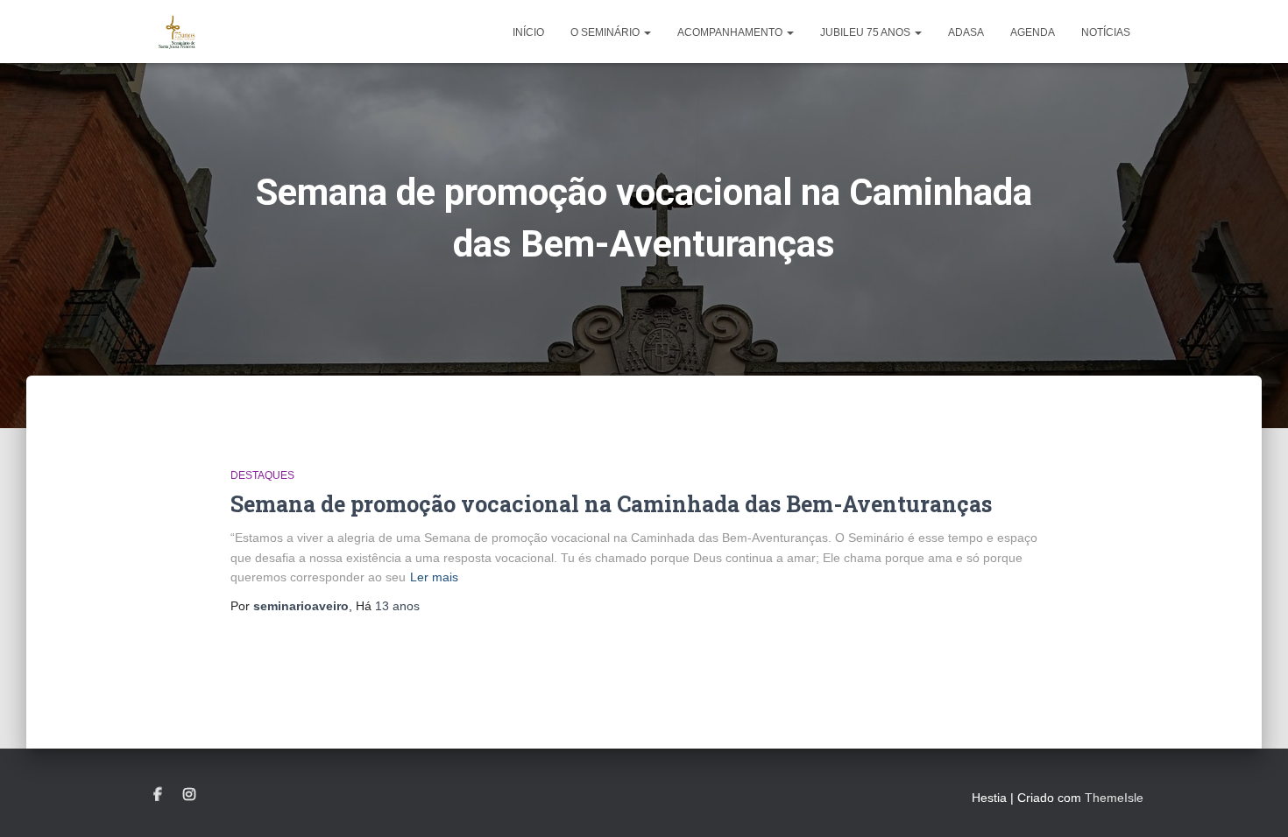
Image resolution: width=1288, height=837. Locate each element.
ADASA (966, 32)
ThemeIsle (1114, 798)
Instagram (189, 795)
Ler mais (434, 577)
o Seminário (606, 32)
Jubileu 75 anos (866, 32)
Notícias (1105, 32)
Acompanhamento (731, 32)
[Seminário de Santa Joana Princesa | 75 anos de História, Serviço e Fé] (177, 31)
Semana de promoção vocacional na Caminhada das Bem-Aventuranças (611, 503)
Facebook (158, 795)
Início (528, 32)
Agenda (1032, 32)
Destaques (262, 475)
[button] (646, 32)
